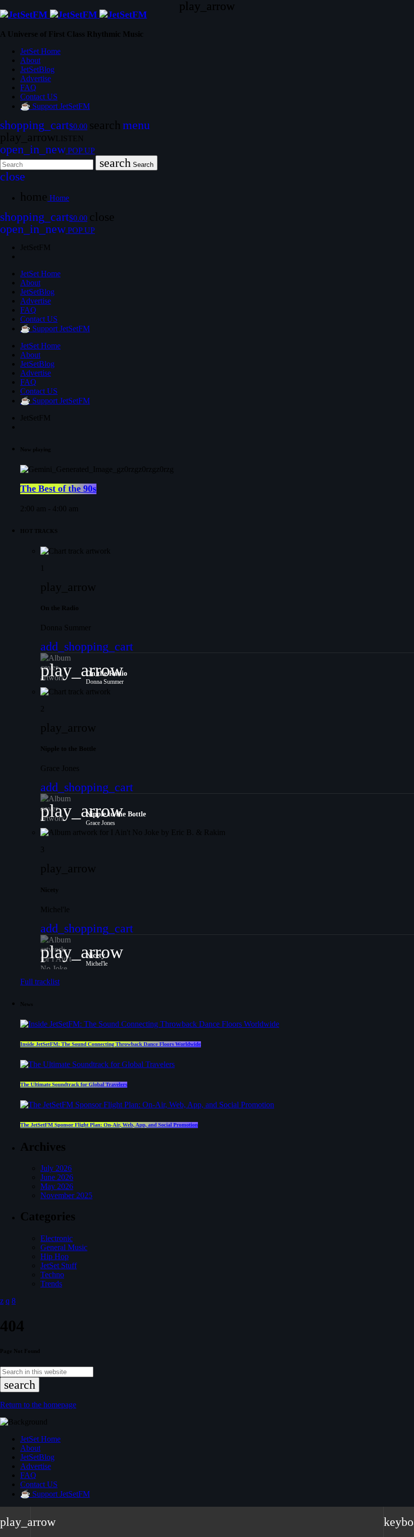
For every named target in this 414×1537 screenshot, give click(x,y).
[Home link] (73, 15)
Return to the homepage (38, 1404)
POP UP (47, 150)
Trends (51, 1283)
